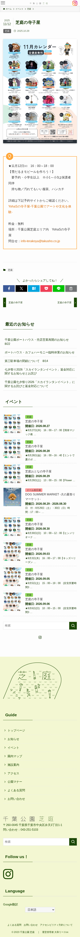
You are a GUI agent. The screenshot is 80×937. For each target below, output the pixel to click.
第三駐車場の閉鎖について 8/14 (26, 361)
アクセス (13, 773)
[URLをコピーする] (71, 288)
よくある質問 (16, 790)
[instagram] (40, 637)
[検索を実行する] (73, 626)
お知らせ (13, 739)
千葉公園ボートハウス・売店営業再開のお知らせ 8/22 (38, 341)
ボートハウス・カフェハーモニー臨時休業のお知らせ (40, 352)
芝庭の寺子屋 (34, 421)
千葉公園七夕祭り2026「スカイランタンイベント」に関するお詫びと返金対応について (40, 384)
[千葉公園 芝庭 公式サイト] (39, 3)
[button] (3, 3)
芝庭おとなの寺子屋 (38, 471)
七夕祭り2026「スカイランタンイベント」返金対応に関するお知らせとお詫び (40, 371)
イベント (13, 747)
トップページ (16, 730)
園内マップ (15, 756)
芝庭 (10, 270)
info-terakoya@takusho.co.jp (40, 241)
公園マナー (15, 781)
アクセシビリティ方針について (56, 925)
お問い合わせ (16, 798)
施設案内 (13, 764)
